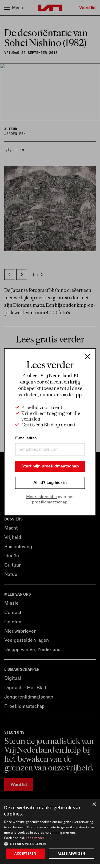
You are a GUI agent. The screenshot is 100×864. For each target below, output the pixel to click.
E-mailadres (26, 438)
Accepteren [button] (25, 853)
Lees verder (35, 837)
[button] (50, 843)
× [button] (94, 804)
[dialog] (50, 831)
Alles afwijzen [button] (71, 853)
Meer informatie (41, 496)
